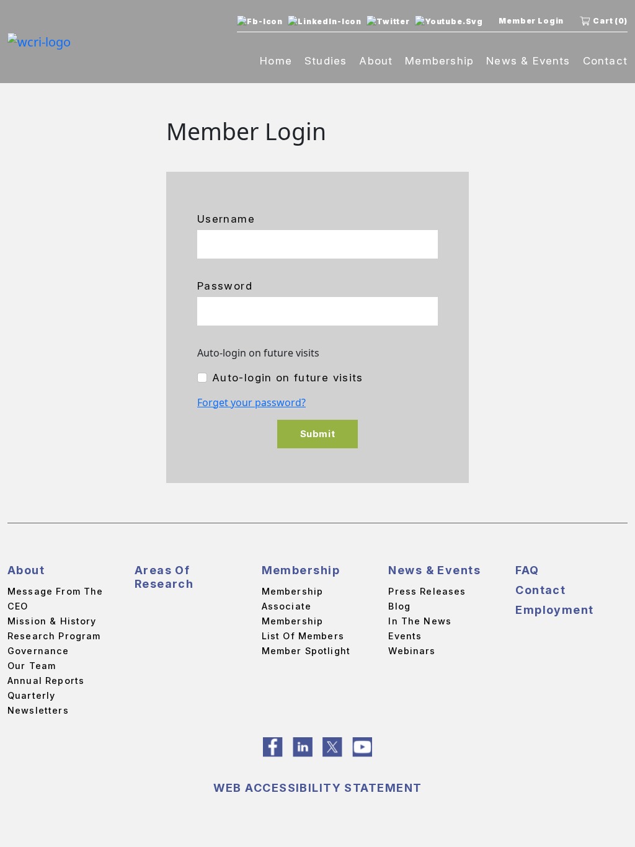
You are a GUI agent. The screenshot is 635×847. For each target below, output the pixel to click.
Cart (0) (610, 20)
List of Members (303, 636)
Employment (554, 609)
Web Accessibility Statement (317, 787)
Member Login (531, 20)
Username (226, 219)
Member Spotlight (306, 650)
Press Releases (427, 591)
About (376, 61)
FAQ (527, 570)
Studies (325, 61)
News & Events (528, 61)
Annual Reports (45, 680)
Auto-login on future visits (287, 377)
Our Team (31, 665)
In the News (419, 621)
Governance (38, 650)
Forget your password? (251, 402)
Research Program (53, 636)
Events (405, 636)
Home (276, 61)
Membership (439, 61)
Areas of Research (164, 577)
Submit (317, 434)
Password (224, 286)
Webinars (411, 650)
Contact (605, 61)
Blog (399, 606)
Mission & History (52, 621)
